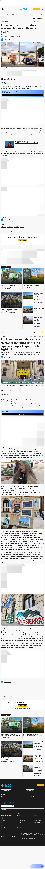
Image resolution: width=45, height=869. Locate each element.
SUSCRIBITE (36, 8)
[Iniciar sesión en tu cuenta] (42, 9)
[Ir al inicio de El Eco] (23, 9)
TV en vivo (21, 14)
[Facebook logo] (10, 803)
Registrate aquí (27, 242)
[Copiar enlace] (17, 79)
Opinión (32, 12)
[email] (8, 79)
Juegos (40, 14)
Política (7, 146)
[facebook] (11, 79)
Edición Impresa (14, 14)
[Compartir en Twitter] (5, 79)
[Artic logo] (4, 835)
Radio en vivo (28, 14)
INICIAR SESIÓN (22, 240)
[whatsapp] (14, 79)
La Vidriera (23, 12)
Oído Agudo (28, 12)
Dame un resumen (22, 94)
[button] (2, 83)
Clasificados (6, 14)
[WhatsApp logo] (8, 803)
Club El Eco (35, 14)
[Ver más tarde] (2, 79)
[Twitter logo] (5, 803)
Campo (18, 12)
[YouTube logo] (2, 803)
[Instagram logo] (13, 803)
